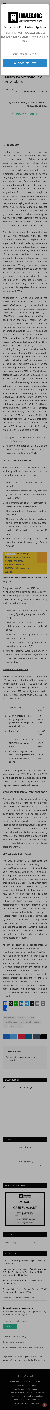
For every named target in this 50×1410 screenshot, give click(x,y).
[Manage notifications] (44, 1405)
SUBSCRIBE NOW (25, 63)
